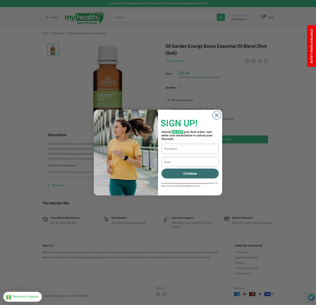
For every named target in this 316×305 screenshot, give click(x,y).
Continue (190, 173)
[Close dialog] (217, 115)
